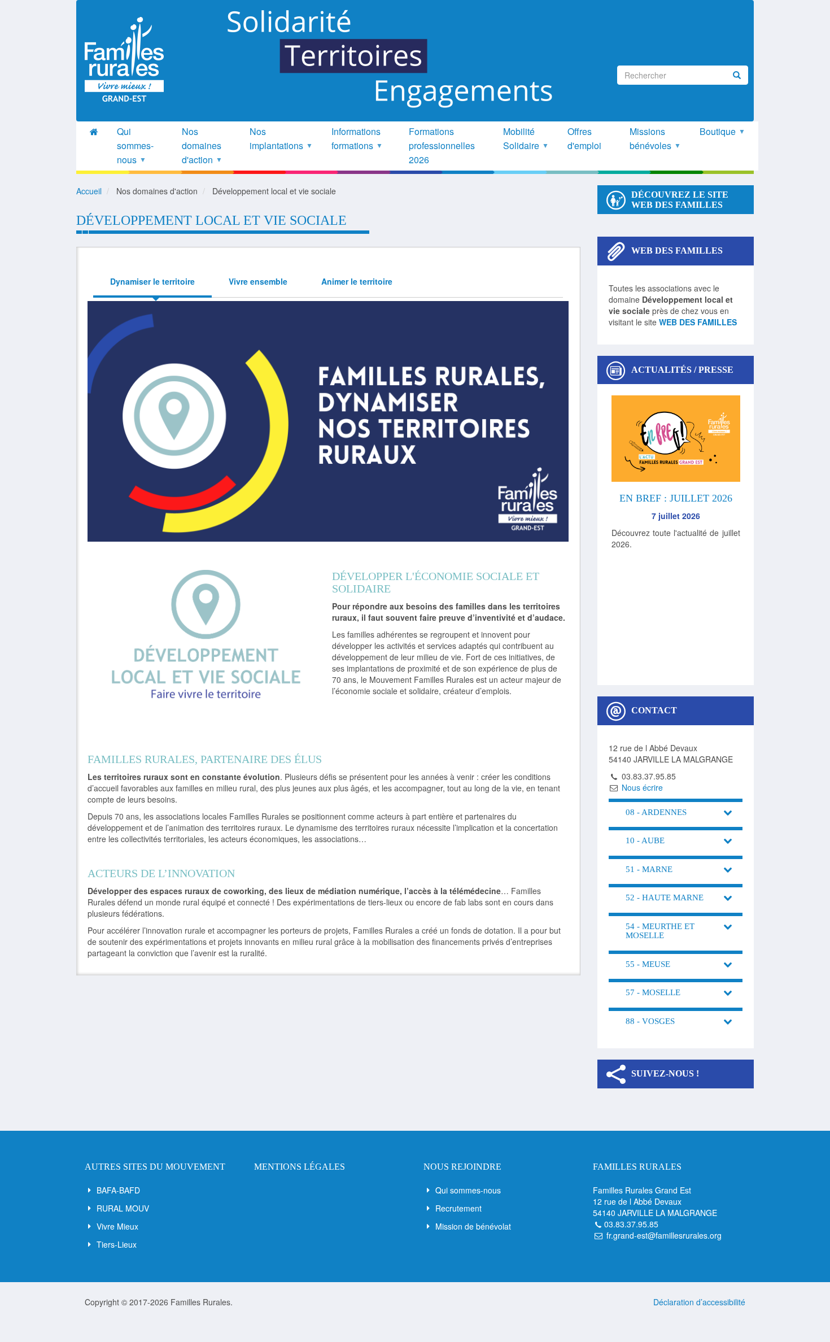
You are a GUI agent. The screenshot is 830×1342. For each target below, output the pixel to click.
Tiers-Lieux (117, 1244)
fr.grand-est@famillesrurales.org (664, 1235)
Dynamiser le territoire (152, 281)
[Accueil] (128, 59)
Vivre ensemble (258, 281)
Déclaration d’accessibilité (699, 1302)
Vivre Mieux (117, 1226)
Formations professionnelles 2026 (442, 145)
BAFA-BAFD (118, 1190)
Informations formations (356, 138)
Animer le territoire (356, 281)
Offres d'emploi (584, 138)
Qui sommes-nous (468, 1190)
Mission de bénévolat (473, 1226)
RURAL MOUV (123, 1208)
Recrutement (458, 1208)
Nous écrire (642, 787)
